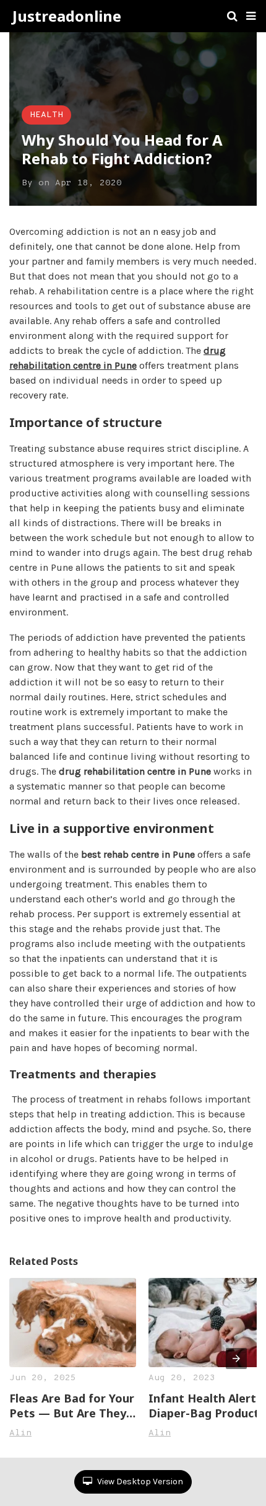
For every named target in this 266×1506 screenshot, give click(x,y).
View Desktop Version (139, 1481)
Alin (20, 1433)
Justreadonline (66, 16)
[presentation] (236, 1358)
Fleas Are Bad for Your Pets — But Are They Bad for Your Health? (71, 1405)
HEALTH (46, 115)
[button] (250, 16)
